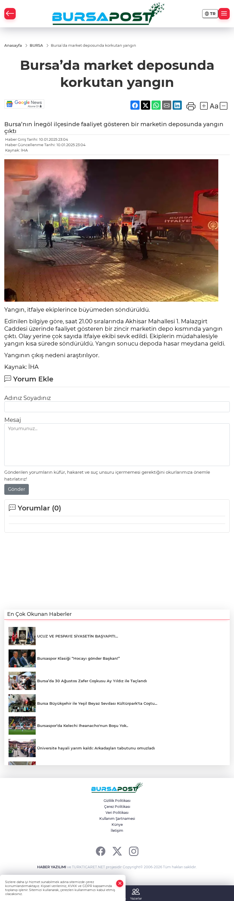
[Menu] (224, 13)
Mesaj (12, 419)
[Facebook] (100, 851)
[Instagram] (133, 851)
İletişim (117, 830)
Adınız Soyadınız (27, 398)
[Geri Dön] (10, 13)
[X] (117, 851)
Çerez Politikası (117, 806)
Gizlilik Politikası (117, 800)
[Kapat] (119, 883)
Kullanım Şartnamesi (117, 818)
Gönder (16, 489)
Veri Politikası (117, 812)
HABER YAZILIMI (51, 867)
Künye (117, 824)
